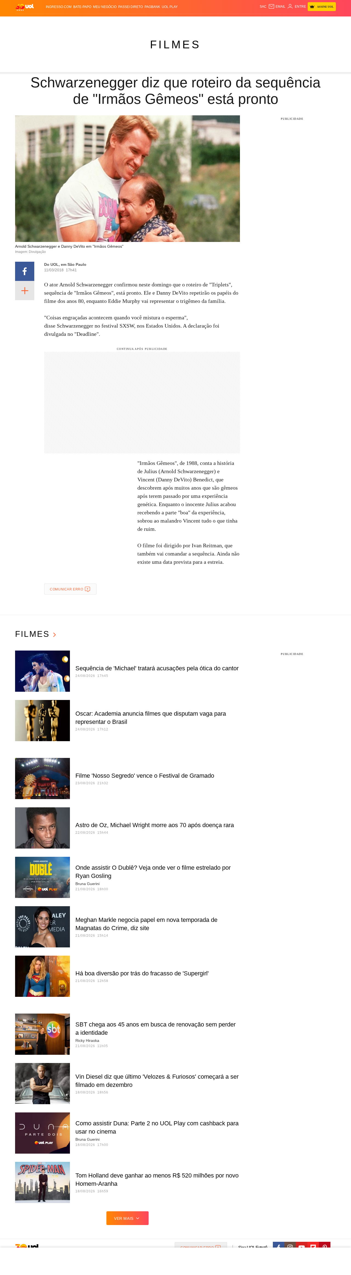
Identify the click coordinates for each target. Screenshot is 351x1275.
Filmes (175, 44)
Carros (113, 22)
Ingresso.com (59, 7)
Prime (294, 22)
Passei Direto (130, 7)
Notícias (78, 22)
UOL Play (170, 7)
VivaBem (217, 22)
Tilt (230, 22)
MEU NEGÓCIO (105, 7)
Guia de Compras (328, 22)
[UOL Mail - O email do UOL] (276, 6)
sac (263, 7)
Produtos (25, 22)
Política (96, 22)
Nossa (273, 22)
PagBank (152, 7)
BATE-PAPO (82, 7)
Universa (198, 22)
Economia (131, 22)
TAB (284, 22)
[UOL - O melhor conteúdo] (24, 7)
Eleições (59, 22)
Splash (181, 22)
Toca (305, 22)
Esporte (164, 22)
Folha (148, 22)
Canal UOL (256, 22)
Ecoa (239, 22)
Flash (42, 22)
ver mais (124, 1218)
